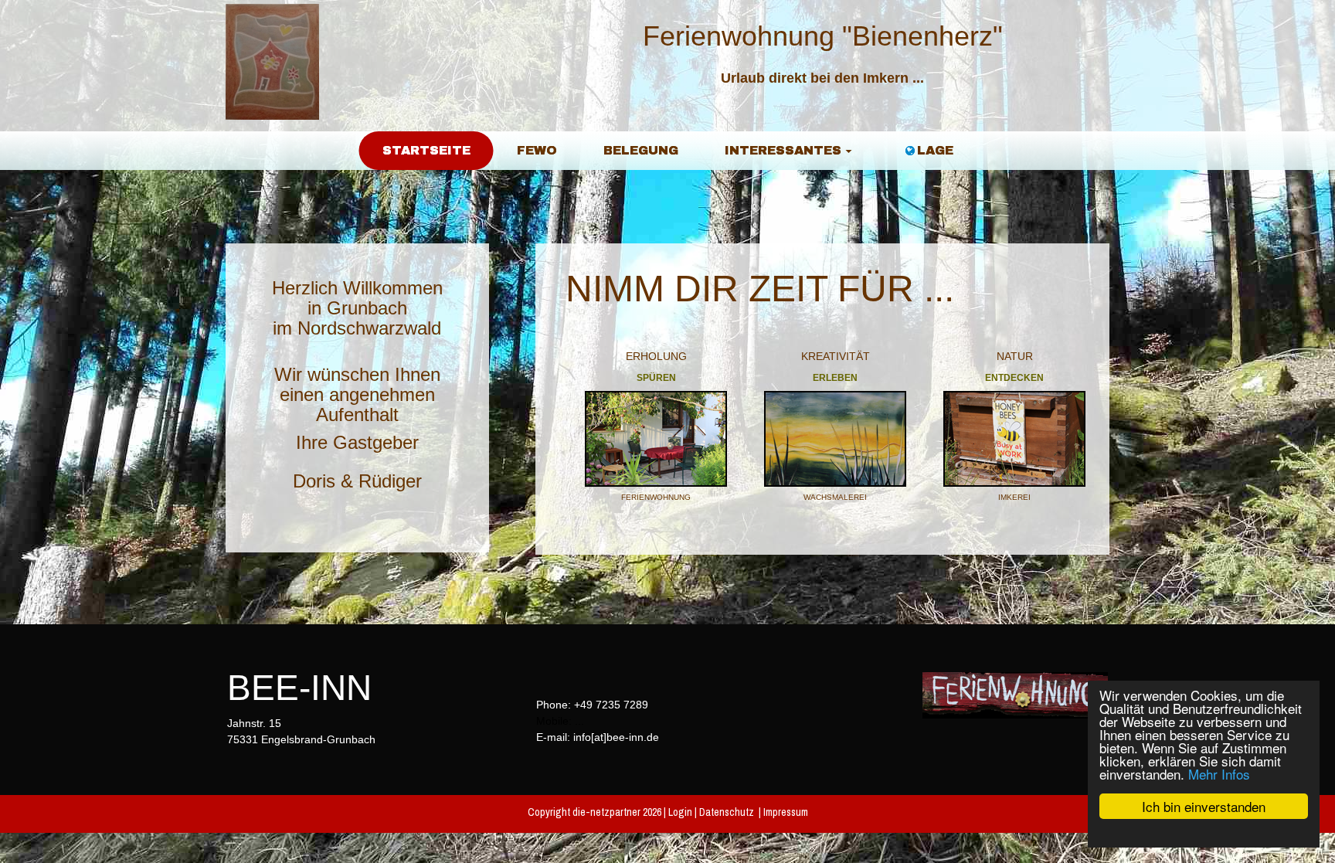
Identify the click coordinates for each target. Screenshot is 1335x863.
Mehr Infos (1219, 773)
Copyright (549, 812)
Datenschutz (726, 812)
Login (680, 812)
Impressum (785, 812)
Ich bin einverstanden (1203, 806)
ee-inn (311, 688)
